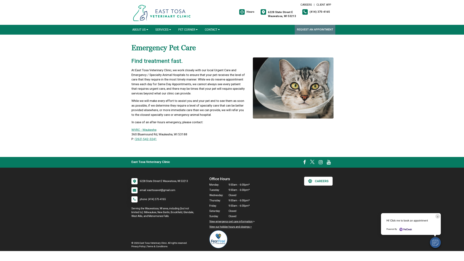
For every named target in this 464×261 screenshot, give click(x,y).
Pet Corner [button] (187, 29)
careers (322, 181)
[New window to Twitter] (312, 162)
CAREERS (306, 4)
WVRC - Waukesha (143, 130)
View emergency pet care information (231, 221)
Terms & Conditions (157, 246)
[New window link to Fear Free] (219, 239)
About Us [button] (139, 29)
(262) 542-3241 (146, 139)
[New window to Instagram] (320, 162)
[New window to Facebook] (304, 162)
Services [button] (162, 29)
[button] (435, 242)
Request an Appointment (315, 29)
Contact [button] (211, 29)
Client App (323, 4)
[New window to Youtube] (329, 162)
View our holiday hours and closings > (230, 226)
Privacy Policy (138, 246)
